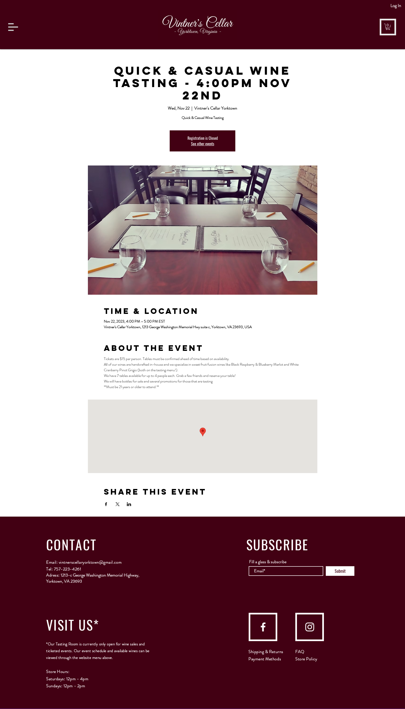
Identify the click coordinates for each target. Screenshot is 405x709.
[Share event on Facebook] (106, 504)
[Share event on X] (117, 504)
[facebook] (263, 627)
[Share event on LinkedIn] (129, 504)
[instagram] (310, 627)
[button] (13, 27)
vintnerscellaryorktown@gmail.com (90, 562)
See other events (202, 144)
